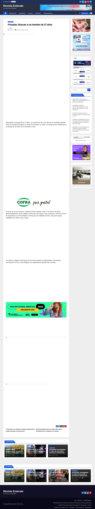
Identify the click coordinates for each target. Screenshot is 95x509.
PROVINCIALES (12, 13)
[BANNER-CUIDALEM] (36, 367)
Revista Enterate (13, 5)
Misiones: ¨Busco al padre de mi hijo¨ (61, 507)
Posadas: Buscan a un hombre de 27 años (30, 24)
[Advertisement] (36, 68)
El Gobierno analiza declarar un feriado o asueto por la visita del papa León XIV (81, 115)
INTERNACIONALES (48, 13)
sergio (10, 28)
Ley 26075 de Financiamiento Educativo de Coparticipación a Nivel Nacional (72, 505)
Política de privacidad (80, 507)
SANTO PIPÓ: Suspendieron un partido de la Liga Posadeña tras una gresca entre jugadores (14, 453)
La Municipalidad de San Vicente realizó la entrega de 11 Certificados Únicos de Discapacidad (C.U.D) (72, 502)
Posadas (26, 29)
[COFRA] (36, 191)
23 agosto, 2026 (54, 455)
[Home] (5, 13)
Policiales (22, 29)
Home (75, 500)
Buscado (18, 29)
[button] (79, 13)
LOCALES (30, 13)
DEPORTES (38, 13)
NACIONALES (22, 13)
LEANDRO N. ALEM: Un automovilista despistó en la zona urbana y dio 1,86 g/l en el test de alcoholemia (36, 453)
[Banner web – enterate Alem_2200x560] (36, 287)
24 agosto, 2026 (10, 455)
